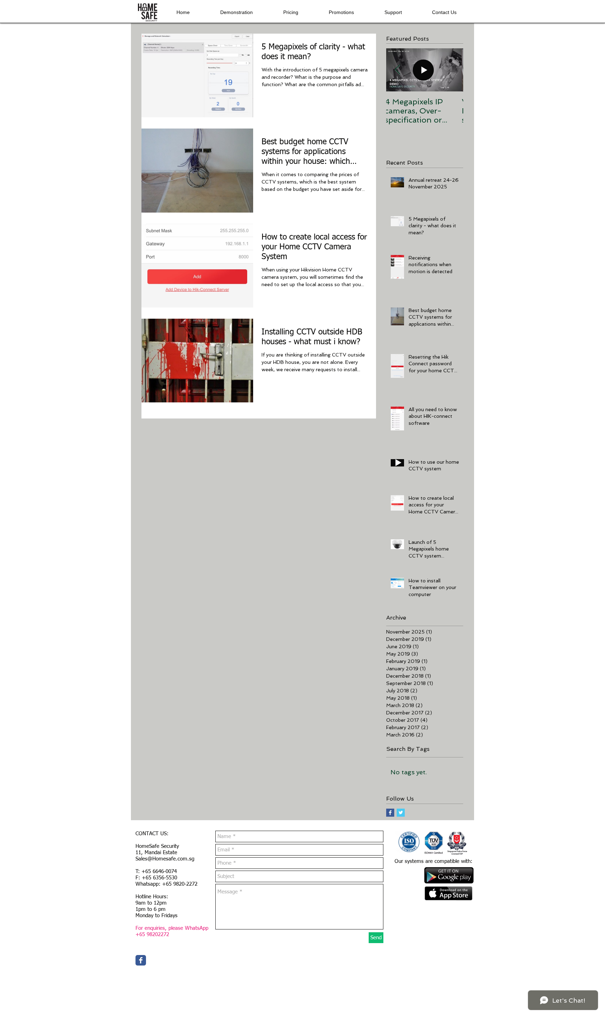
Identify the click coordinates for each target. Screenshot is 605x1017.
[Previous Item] (397, 70)
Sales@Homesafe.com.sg (164, 859)
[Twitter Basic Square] (401, 813)
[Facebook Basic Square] (390, 813)
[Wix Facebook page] (140, 960)
